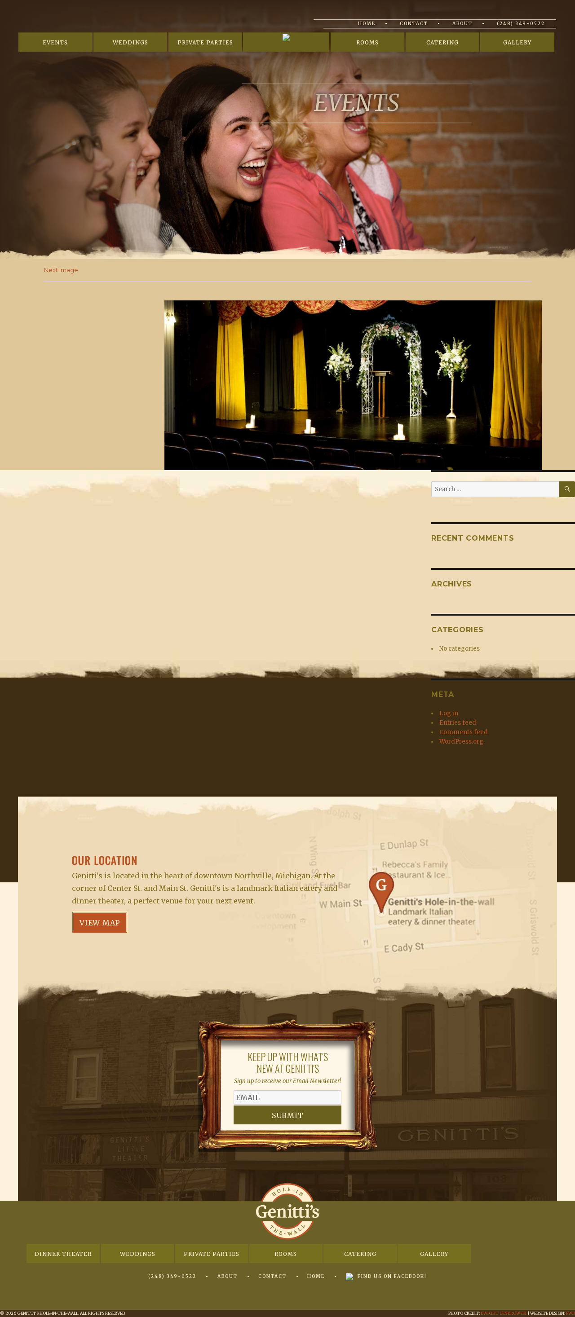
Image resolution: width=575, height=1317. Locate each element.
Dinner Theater (63, 1254)
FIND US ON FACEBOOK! (392, 1276)
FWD (570, 1313)
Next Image (61, 269)
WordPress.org (461, 741)
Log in (448, 713)
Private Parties (205, 43)
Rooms (367, 43)
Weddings (130, 43)
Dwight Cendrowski (503, 1313)
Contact (414, 23)
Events (55, 43)
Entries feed (457, 723)
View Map (100, 922)
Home (367, 23)
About (462, 23)
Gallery (517, 43)
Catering (442, 43)
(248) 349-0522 (521, 23)
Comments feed (463, 732)
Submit (288, 1115)
